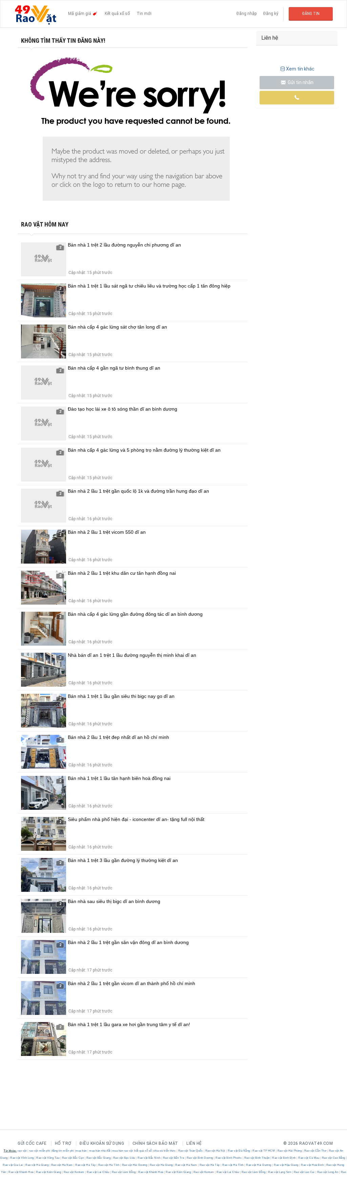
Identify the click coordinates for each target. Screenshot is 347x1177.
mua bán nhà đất (99, 1150)
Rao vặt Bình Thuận (256, 1157)
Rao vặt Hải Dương (134, 1164)
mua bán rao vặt (122, 1150)
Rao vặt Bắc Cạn (73, 1157)
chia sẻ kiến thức (165, 1150)
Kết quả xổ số (117, 13)
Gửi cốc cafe (32, 1143)
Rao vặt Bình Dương (200, 1157)
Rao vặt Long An (327, 1172)
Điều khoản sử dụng (102, 1143)
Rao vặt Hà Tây (86, 1164)
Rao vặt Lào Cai (304, 1172)
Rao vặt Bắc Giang (98, 1157)
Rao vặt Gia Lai (13, 1164)
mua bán (81, 1150)
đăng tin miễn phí (63, 1150)
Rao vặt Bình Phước (229, 1157)
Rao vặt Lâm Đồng (124, 1172)
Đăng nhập (247, 13)
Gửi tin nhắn (300, 82)
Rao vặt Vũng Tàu (48, 1157)
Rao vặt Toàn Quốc (190, 1150)
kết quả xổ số (143, 1150)
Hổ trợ (63, 1143)
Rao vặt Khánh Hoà (21, 1172)
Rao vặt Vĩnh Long (22, 1157)
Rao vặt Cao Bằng (333, 1157)
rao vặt (22, 1150)
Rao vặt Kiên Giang (48, 1172)
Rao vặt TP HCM (264, 1150)
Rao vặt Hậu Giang (286, 1164)
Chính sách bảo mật (155, 1143)
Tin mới (144, 13)
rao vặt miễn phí (39, 1150)
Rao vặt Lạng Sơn (279, 1172)
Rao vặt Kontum (74, 1172)
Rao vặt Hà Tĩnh (108, 1164)
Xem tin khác (300, 69)
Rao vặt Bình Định (284, 1157)
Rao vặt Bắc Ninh (149, 1157)
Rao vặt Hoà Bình (312, 1164)
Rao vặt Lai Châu (98, 1172)
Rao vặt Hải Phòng (290, 1150)
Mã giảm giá (80, 13)
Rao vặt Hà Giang (37, 1164)
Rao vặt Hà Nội (215, 1150)
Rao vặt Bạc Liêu (124, 1157)
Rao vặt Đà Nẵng (239, 1150)
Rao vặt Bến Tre (173, 1157)
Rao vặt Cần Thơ (315, 1150)
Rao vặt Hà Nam (62, 1164)
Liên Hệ (194, 1143)
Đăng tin (311, 13)
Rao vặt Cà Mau (309, 1157)
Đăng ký (270, 13)
